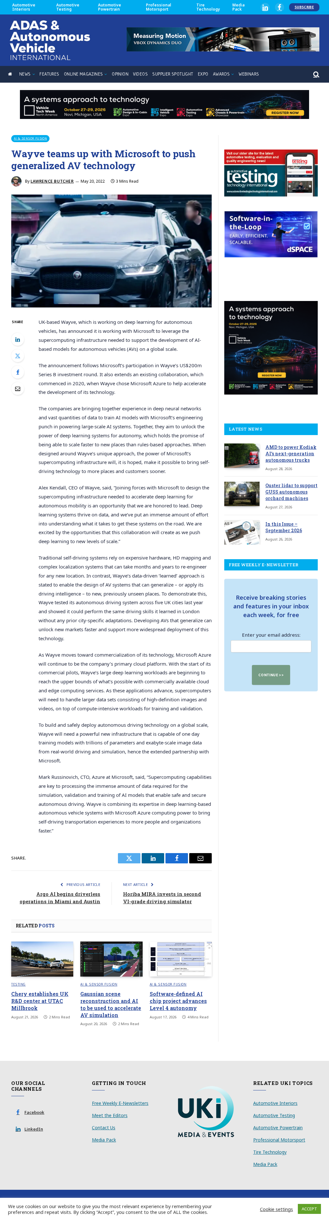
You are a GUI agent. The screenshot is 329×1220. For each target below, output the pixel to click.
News (25, 74)
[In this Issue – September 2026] (242, 532)
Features (49, 74)
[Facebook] (17, 372)
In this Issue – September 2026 (283, 527)
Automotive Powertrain (109, 7)
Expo (203, 74)
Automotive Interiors (23, 7)
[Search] (315, 74)
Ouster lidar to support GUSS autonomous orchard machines (291, 491)
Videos (140, 74)
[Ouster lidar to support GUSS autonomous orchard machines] (242, 494)
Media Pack (238, 7)
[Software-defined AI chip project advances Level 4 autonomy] (181, 959)
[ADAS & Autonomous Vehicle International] (50, 40)
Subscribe (304, 7)
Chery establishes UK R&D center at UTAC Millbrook (39, 1000)
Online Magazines (83, 74)
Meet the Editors (110, 1115)
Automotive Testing (67, 7)
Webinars (249, 74)
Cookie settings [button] (276, 1209)
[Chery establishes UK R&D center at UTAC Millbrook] (42, 959)
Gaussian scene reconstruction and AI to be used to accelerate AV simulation (110, 1004)
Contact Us (103, 1127)
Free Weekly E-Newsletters (120, 1103)
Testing (18, 984)
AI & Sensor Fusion (30, 138)
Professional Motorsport (158, 7)
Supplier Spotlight (172, 74)
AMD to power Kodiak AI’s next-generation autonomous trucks (290, 453)
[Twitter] (17, 355)
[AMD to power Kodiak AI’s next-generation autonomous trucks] (242, 455)
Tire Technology (208, 7)
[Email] (17, 388)
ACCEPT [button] (309, 1209)
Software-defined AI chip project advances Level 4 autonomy (178, 1000)
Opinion (120, 74)
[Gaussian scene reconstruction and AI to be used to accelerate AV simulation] (111, 959)
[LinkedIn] (17, 339)
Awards (221, 74)
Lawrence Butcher (52, 181)
